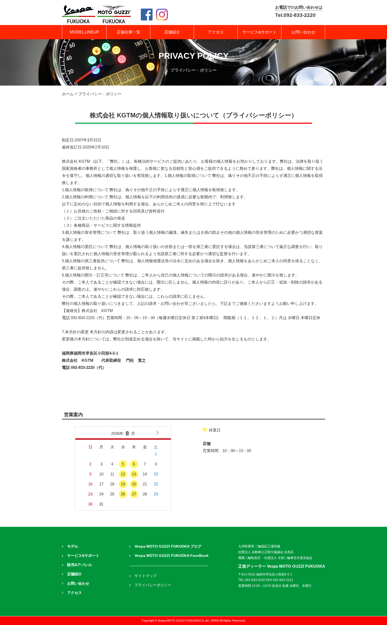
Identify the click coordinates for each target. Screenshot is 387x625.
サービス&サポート (259, 32)
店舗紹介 (172, 32)
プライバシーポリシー (153, 585)
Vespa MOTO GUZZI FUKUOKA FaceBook (172, 556)
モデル (72, 546)
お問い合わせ (303, 32)
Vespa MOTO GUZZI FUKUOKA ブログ (168, 546)
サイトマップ (146, 576)
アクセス (216, 32)
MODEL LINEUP (84, 32)
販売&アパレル (79, 565)
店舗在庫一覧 (128, 32)
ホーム (68, 94)
